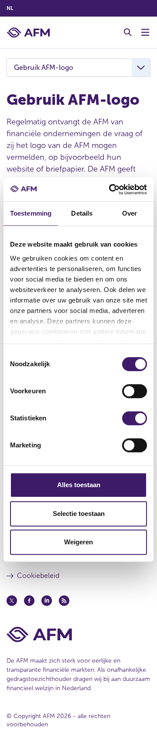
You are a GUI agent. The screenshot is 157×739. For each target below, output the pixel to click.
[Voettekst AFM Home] (78, 634)
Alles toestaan (78, 484)
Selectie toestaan (79, 513)
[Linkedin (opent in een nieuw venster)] (46, 600)
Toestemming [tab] (30, 213)
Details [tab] (81, 213)
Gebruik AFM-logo (43, 67)
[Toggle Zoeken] (128, 32)
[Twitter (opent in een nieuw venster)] (12, 600)
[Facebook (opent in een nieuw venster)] (29, 600)
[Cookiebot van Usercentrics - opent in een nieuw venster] (111, 189)
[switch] (134, 391)
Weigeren (78, 542)
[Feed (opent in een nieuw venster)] (64, 600)
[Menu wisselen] (145, 32)
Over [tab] (129, 213)
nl (10, 8)
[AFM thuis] (28, 32)
